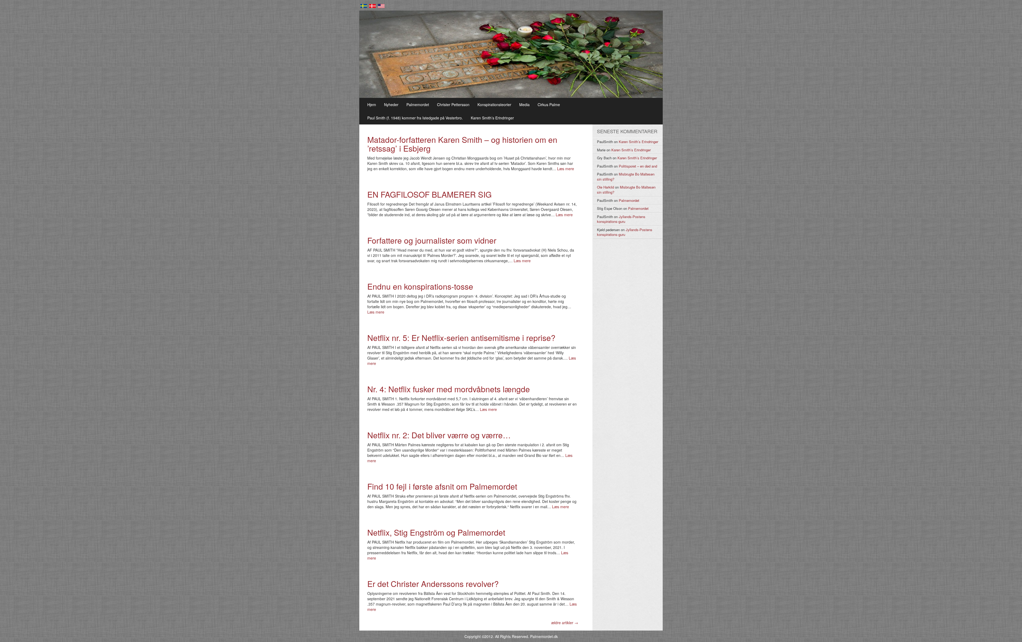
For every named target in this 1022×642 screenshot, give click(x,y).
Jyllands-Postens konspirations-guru (621, 219)
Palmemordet (417, 104)
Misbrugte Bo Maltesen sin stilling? (625, 177)
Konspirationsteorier (494, 104)
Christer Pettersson (453, 104)
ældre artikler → (564, 622)
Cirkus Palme (549, 104)
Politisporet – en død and (638, 166)
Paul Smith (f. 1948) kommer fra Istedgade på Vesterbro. (415, 117)
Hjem (371, 104)
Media (524, 104)
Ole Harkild (605, 187)
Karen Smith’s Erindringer (492, 117)
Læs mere (565, 168)
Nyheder (391, 104)
